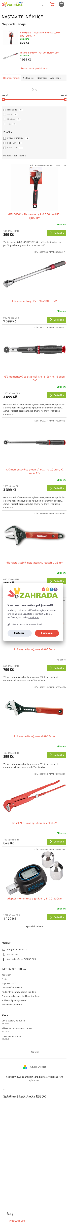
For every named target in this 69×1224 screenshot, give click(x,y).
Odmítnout (33, 617)
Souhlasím (47, 633)
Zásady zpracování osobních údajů (27, 624)
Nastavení (19, 633)
